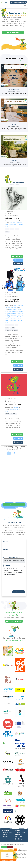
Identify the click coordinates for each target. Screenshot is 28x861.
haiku (12, 229)
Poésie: (7, 231)
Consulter (19, 263)
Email (5, 549)
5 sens (7, 229)
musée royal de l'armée (11, 330)
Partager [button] (19, 260)
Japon (17, 229)
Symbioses (14, 160)
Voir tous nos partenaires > (14, 640)
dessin (7, 327)
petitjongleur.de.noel (10, 413)
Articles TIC (18, 837)
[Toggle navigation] (25, 5)
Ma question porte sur (12, 557)
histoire (13, 327)
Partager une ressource (13, 32)
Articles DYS (19, 835)
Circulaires (18, 839)
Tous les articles (20, 833)
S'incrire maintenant (15, 621)
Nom (5, 541)
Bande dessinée (9, 325)
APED (14, 124)
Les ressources (7, 833)
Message (7, 565)
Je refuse (10, 846)
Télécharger (18, 256)
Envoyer (18, 591)
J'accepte (4, 846)
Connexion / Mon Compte (18, 2)
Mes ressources (7, 839)
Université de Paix (14, 89)
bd (16, 325)
